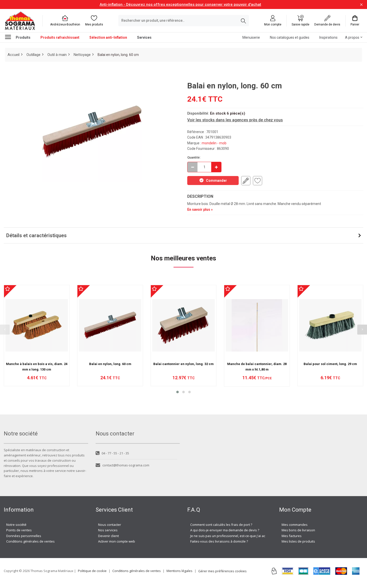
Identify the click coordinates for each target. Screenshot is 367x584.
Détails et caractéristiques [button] (36, 235)
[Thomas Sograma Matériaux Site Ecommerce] (20, 20)
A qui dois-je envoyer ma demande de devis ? (224, 530)
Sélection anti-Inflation (108, 37)
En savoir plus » (200, 209)
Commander (216, 181)
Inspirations (328, 37)
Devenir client (108, 536)
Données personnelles (23, 536)
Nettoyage (82, 54)
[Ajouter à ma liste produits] (257, 180)
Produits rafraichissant (59, 37)
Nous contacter (109, 524)
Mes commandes (295, 524)
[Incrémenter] (216, 167)
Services (144, 37)
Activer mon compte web (116, 541)
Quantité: (194, 157)
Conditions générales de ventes (30, 541)
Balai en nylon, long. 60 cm (110, 364)
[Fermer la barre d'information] (361, 4)
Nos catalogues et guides (289, 37)
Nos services (108, 530)
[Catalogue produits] (10, 36)
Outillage (33, 54)
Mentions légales (179, 571)
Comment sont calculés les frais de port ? (221, 524)
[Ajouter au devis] (245, 180)
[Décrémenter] (192, 167)
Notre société (16, 524)
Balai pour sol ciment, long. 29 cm (330, 364)
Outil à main (57, 54)
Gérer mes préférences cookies (222, 571)
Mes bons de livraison (298, 530)
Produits (23, 37)
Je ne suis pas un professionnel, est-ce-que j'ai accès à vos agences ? (242, 536)
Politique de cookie (92, 571)
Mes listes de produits (298, 541)
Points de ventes (19, 530)
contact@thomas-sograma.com (125, 465)
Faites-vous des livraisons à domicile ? (219, 541)
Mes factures (292, 536)
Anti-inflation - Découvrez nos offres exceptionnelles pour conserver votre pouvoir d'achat (180, 4)
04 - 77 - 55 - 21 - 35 (115, 453)
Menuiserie (251, 37)
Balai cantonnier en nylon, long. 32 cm (183, 364)
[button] (178, 391)
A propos (352, 37)
